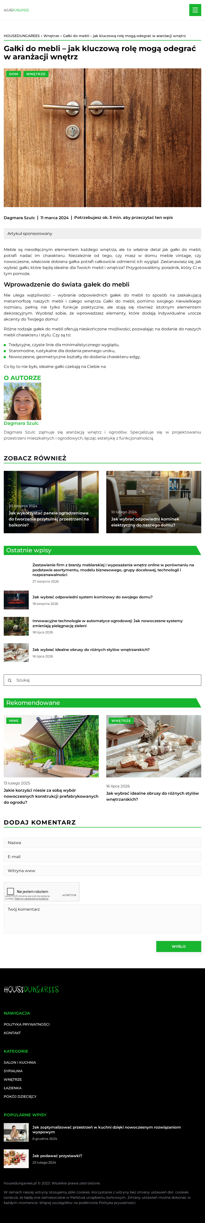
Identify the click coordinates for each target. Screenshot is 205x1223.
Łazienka (13, 1088)
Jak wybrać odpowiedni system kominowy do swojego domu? (92, 597)
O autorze (22, 377)
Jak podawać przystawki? (57, 1155)
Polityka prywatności (27, 1024)
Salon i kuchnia (20, 1062)
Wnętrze (36, 74)
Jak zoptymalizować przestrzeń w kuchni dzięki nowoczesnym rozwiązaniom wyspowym (106, 1130)
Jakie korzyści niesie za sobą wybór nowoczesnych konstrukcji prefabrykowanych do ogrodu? (51, 796)
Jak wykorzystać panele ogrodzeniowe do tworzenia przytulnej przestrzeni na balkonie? (49, 519)
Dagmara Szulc (19, 217)
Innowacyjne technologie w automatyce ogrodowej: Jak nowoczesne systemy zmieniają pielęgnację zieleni (107, 623)
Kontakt (12, 1033)
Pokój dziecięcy (20, 1096)
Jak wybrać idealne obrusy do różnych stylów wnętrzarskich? (91, 649)
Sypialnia (13, 1071)
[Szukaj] (10, 680)
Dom (13, 74)
